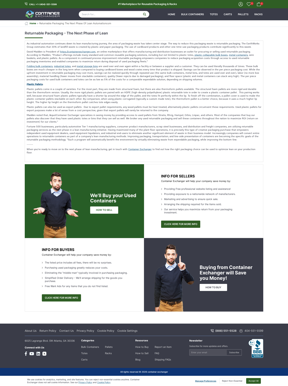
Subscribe (234, 352)
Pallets (243, 14)
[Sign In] (240, 3)
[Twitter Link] (44, 354)
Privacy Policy (85, 330)
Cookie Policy (105, 330)
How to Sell (141, 353)
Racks (258, 14)
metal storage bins (87, 66)
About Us (30, 330)
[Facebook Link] (26, 354)
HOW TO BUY (213, 287)
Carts (228, 14)
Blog (137, 359)
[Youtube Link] (31, 353)
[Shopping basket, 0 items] (259, 3)
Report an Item (163, 346)
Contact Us (66, 330)
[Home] (43, 14)
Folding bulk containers (40, 66)
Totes (214, 14)
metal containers (238, 54)
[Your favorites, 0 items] (249, 4)
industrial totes (62, 66)
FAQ (157, 353)
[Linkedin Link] (38, 354)
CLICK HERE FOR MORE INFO (180, 224)
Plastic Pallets (35, 84)
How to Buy (142, 346)
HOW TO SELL (104, 210)
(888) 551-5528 (226, 330)
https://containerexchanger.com (78, 51)
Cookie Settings (127, 330)
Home (171, 14)
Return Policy (47, 330)
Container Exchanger (140, 149)
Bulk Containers (192, 14)
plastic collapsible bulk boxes (211, 54)
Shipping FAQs (163, 359)
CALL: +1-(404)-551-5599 (43, 4)
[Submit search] (144, 14)
